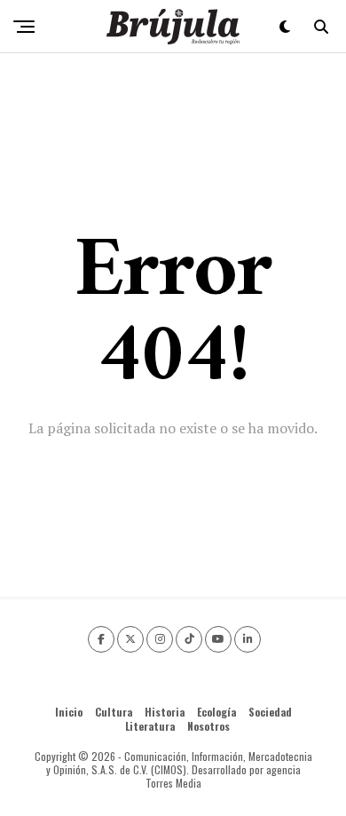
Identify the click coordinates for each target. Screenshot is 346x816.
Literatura (150, 725)
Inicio (69, 711)
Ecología (216, 711)
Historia (165, 711)
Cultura (113, 711)
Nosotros (208, 725)
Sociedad (270, 711)
